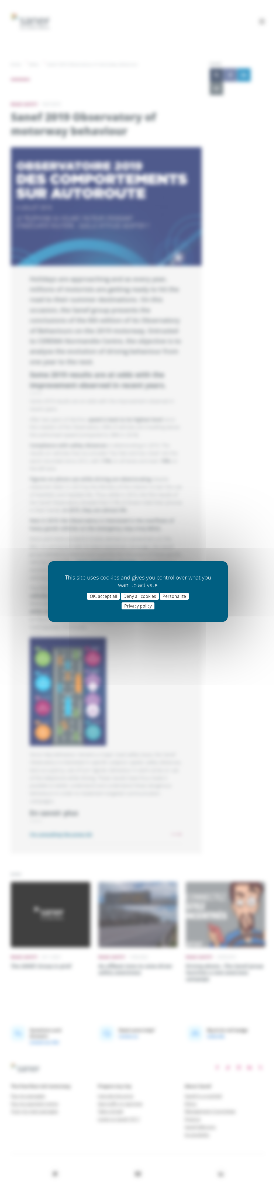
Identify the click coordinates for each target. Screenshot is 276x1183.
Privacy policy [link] (138, 606)
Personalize (174, 596)
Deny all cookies (139, 596)
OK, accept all (103, 596)
